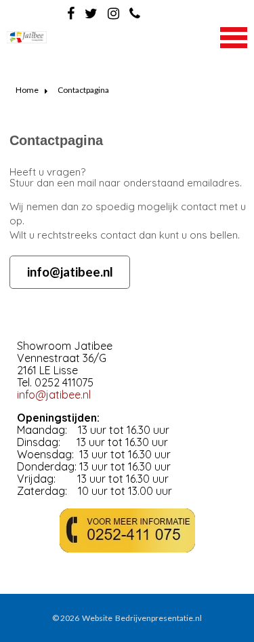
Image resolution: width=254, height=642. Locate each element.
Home (27, 90)
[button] (233, 36)
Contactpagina (83, 90)
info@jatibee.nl (70, 271)
